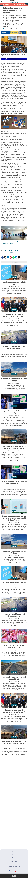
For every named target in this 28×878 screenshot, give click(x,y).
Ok (14, 876)
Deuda (7, 251)
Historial (14, 854)
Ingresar (15, 857)
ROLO (11, 252)
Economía (5, 28)
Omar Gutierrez (5, 252)
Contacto (14, 851)
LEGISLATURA (13, 251)
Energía (14, 511)
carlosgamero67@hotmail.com (14, 866)
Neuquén (19, 251)
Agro (14, 640)
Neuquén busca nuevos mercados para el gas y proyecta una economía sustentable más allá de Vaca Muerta (14, 518)
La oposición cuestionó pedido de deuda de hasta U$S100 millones (12, 242)
